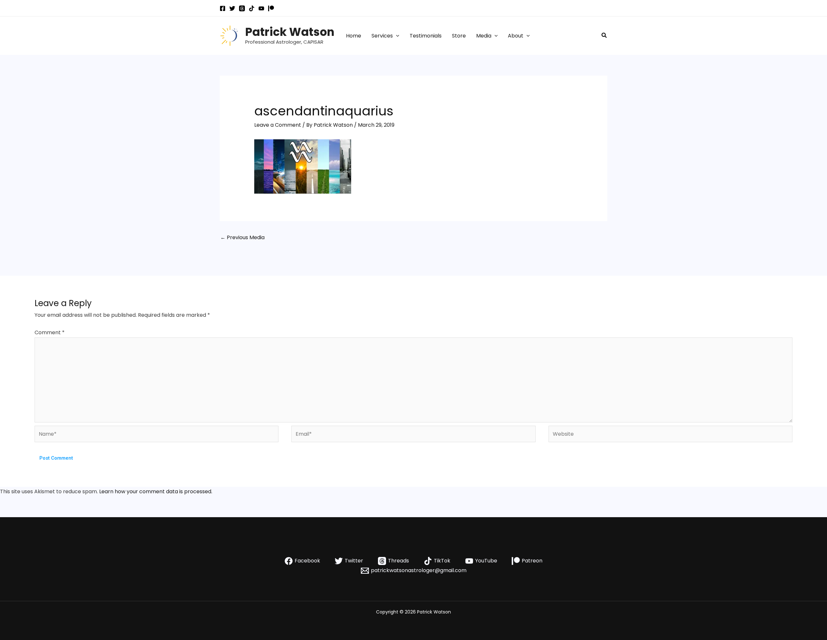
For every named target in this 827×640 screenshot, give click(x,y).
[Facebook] (222, 8)
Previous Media (242, 237)
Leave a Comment (277, 125)
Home (353, 35)
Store (459, 35)
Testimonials (426, 35)
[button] (396, 36)
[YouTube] (261, 8)
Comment (50, 332)
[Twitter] (232, 8)
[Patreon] (271, 8)
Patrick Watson (289, 32)
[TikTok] (252, 8)
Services (382, 35)
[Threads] (242, 8)
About (515, 35)
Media (483, 35)
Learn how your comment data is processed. (155, 491)
